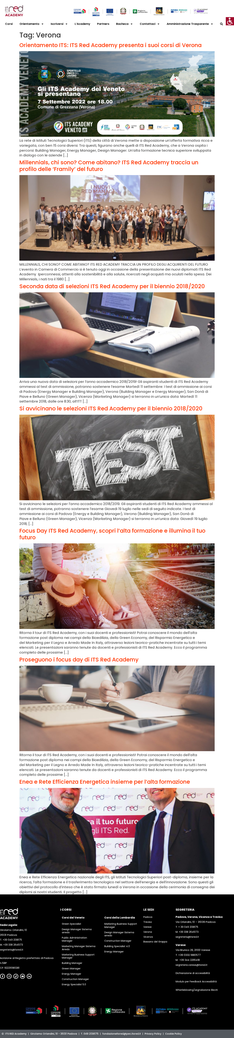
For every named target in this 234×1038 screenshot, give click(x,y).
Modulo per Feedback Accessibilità (196, 981)
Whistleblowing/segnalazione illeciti (197, 990)
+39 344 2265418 (190, 960)
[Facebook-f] (2, 976)
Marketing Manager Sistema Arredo (78, 948)
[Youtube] (22, 976)
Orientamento (29, 24)
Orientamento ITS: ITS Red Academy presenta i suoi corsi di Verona (110, 45)
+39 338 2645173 (13, 944)
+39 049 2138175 (12, 939)
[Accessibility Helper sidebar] (230, 21)
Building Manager (72, 963)
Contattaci (147, 24)
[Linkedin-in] (29, 976)
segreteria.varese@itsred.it (191, 965)
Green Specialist (71, 924)
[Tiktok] (15, 976)
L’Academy (82, 24)
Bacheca (122, 24)
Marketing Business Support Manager (78, 956)
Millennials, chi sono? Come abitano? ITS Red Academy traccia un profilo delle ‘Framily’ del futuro (108, 165)
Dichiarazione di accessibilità (193, 973)
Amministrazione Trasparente (188, 24)
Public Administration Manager (74, 939)
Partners (103, 24)
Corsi (9, 24)
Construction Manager (75, 979)
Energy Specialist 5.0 (74, 984)
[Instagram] (9, 976)
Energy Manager (71, 974)
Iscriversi (57, 24)
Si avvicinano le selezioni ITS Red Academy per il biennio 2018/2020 (110, 408)
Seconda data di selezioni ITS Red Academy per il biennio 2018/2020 (112, 286)
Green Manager (71, 968)
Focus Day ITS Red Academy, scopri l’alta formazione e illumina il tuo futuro (112, 534)
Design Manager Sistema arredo (77, 931)
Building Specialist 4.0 (117, 946)
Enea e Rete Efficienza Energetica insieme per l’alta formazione (104, 782)
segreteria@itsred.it (11, 949)
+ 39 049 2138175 (188, 927)
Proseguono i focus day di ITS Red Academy (79, 659)
